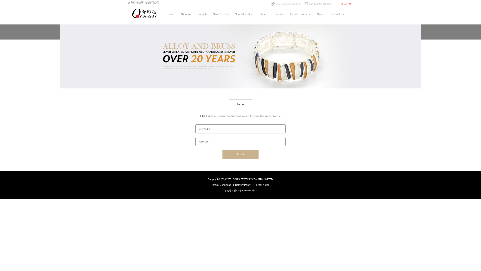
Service (279, 14)
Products (202, 14)
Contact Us (337, 14)
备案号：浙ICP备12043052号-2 (241, 190)
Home (169, 14)
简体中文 (346, 3)
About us (186, 14)
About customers (300, 14)
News (320, 14)
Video (263, 14)
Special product (244, 14)
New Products (221, 14)
